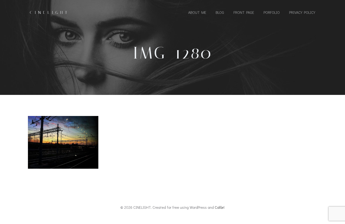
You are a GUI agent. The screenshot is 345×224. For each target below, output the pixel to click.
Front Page (244, 12)
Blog (220, 12)
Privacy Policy (302, 12)
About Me (197, 12)
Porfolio (272, 12)
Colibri (220, 207)
